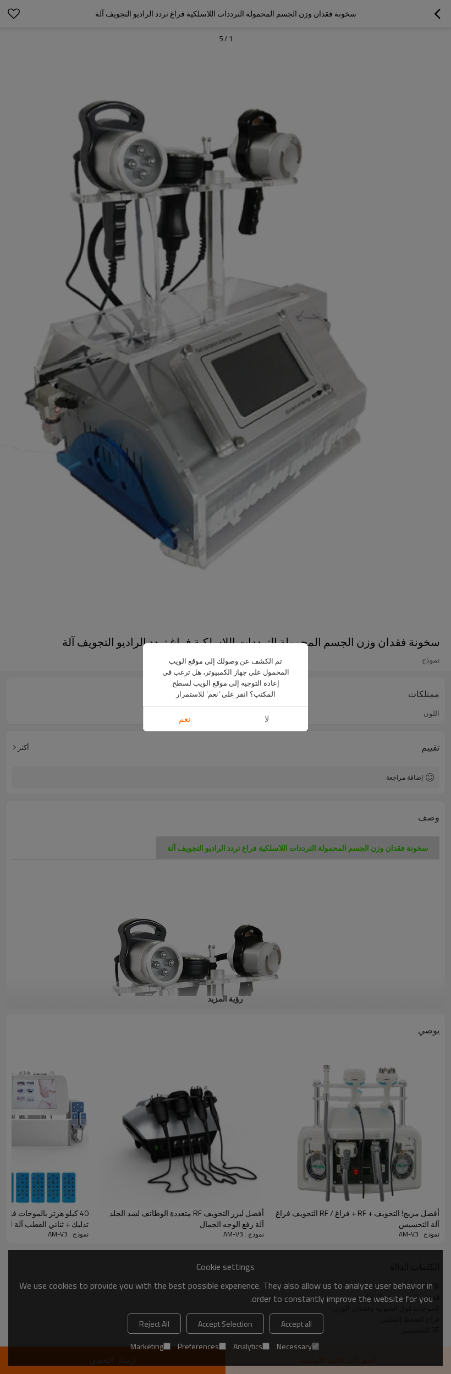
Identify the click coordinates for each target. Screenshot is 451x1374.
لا (267, 719)
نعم (184, 719)
